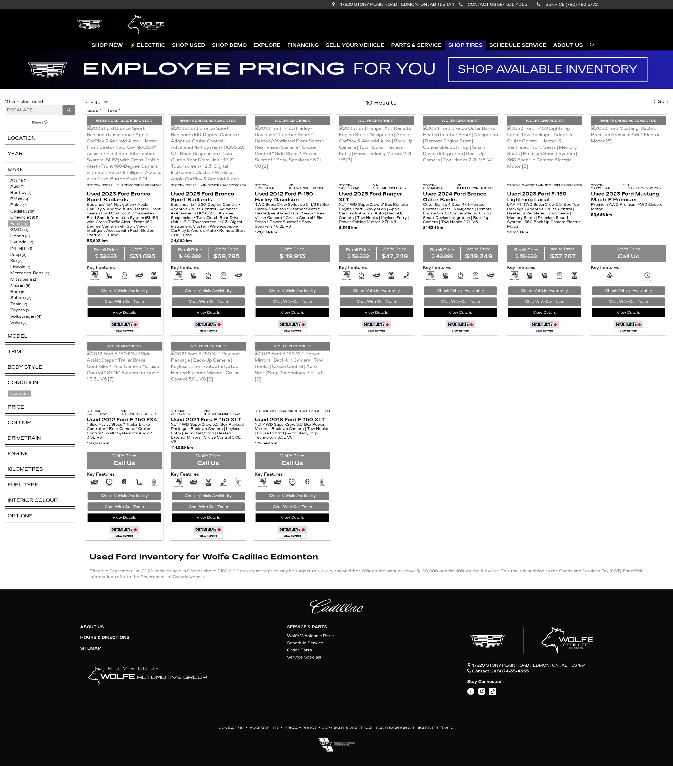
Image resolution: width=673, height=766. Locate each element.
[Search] (69, 110)
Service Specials (304, 657)
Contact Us (231, 728)
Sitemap (90, 648)
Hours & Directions (104, 637)
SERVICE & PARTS (307, 627)
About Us (92, 627)
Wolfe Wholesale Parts (311, 636)
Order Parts (299, 650)
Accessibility (264, 728)
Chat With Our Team (124, 301)
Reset (38, 122)
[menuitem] (41, 393)
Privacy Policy (301, 728)
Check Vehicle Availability (124, 291)
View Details (124, 312)
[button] (107, 45)
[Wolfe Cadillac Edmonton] (121, 24)
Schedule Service (305, 643)
